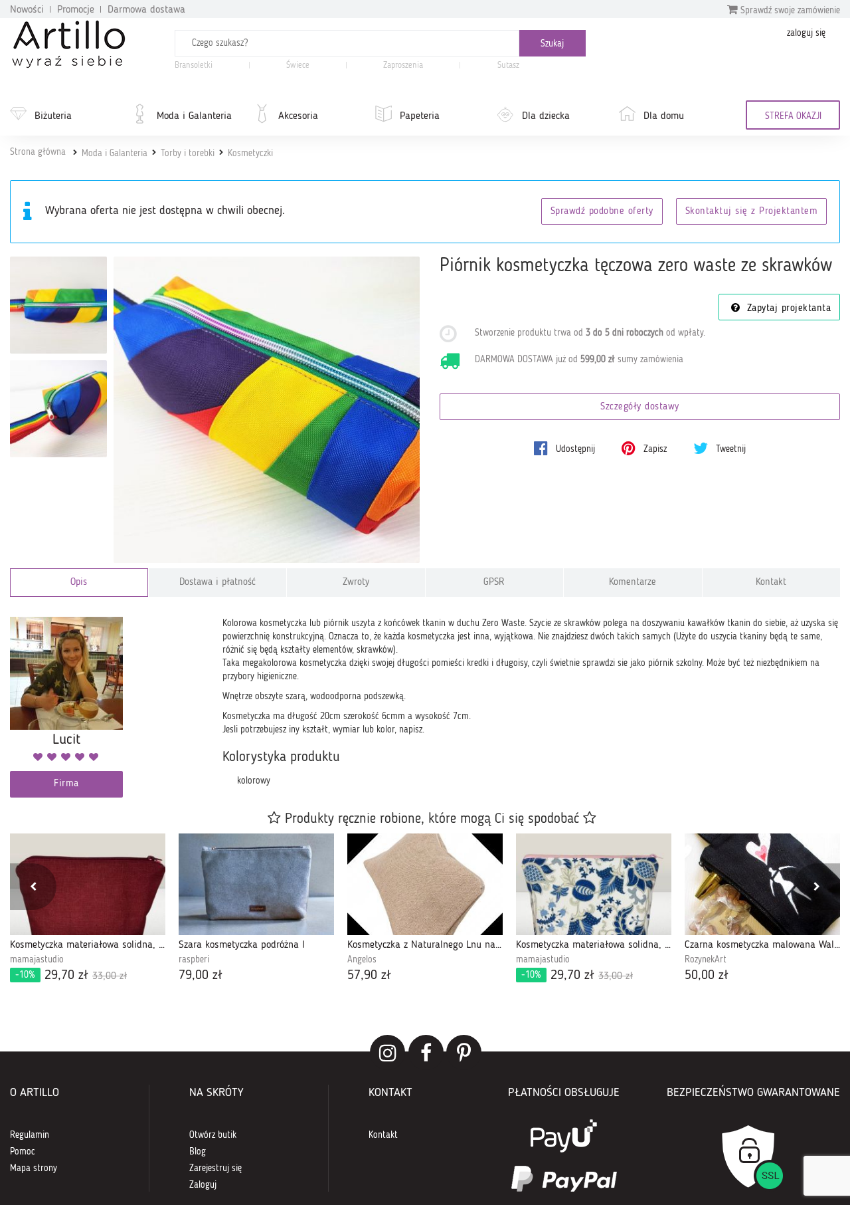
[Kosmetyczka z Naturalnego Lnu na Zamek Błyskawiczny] (425, 884)
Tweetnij (729, 449)
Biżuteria (53, 116)
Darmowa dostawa (146, 10)
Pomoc (22, 1151)
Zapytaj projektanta (787, 309)
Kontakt (771, 583)
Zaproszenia (403, 65)
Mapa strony (33, 1168)
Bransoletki (193, 65)
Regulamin (29, 1135)
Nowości (27, 10)
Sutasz (508, 65)
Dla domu (663, 116)
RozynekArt (705, 959)
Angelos (362, 959)
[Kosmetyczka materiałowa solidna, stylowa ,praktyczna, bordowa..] (87, 884)
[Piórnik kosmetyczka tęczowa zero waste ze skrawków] (267, 410)
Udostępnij (574, 449)
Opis (78, 583)
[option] (87, 909)
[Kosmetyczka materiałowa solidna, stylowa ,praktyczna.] (593, 884)
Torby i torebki (187, 153)
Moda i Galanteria (194, 116)
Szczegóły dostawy (639, 407)
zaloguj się (806, 33)
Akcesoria (298, 116)
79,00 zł (200, 975)
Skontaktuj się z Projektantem (751, 212)
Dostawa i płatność (217, 583)
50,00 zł (706, 975)
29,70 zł (71, 975)
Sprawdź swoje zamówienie (789, 10)
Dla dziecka (546, 116)
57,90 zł (369, 975)
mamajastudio (37, 959)
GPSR (494, 583)
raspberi (194, 959)
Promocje (75, 10)
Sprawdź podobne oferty (602, 212)
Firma (66, 784)
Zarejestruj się (215, 1168)
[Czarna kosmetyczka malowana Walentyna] (762, 884)
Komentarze (632, 583)
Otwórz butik (212, 1135)
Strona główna (38, 152)
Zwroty (356, 583)
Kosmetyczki (250, 153)
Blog (197, 1151)
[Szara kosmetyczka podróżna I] (256, 884)
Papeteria (420, 116)
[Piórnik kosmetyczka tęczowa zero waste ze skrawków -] (58, 305)
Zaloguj (202, 1185)
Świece (297, 65)
